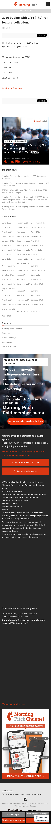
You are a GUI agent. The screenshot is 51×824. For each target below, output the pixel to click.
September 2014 (8, 289)
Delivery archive (9, 346)
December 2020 (23, 241)
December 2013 (9, 304)
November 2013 (23, 304)
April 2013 (6, 316)
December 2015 (38, 270)
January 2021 (8, 241)
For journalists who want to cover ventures (22, 794)
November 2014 (23, 284)
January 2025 (22, 227)
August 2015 (22, 275)
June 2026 (6, 223)
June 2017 (6, 259)
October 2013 (37, 304)
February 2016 (8, 270)
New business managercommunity (37, 815)
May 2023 (21, 232)
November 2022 (9, 236)
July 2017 (35, 254)
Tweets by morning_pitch (14, 704)
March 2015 (36, 279)
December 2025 (38, 223)
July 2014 (35, 291)
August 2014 (22, 291)
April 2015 (21, 279)
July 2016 (35, 266)
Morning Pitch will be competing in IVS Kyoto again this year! (25, 177)
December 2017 (23, 254)
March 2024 (7, 232)
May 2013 (35, 311)
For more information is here (25, 421)
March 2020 (7, 245)
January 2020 (37, 245)
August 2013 (22, 311)
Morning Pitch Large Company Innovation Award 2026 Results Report (25, 184)
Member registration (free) (13, 820)
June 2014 (6, 295)
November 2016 (9, 266)
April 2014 (35, 295)
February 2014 (23, 300)
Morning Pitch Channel (12, 329)
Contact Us (7, 790)
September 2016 (23, 264)
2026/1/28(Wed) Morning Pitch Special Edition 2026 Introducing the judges (25, 191)
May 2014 (21, 295)
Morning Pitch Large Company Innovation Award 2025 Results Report (25, 208)
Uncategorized (8, 342)
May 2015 (6, 279)
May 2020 (35, 241)
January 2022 (37, 236)
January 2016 (22, 270)
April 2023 (35, 232)
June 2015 (35, 275)
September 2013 (8, 310)
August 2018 (36, 250)
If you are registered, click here (25, 462)
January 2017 (22, 259)
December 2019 (9, 250)
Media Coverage (9, 337)
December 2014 (9, 284)
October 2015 (8, 275)
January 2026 (22, 223)
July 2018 (6, 254)
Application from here (12, 88)
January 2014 (37, 300)
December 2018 (23, 250)
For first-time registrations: (25, 471)
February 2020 (23, 245)
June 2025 (6, 227)
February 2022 (23, 236)
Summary (6, 333)
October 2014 (37, 284)
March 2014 (7, 300)
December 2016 (38, 259)
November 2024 (38, 227)
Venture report (13, 815)
